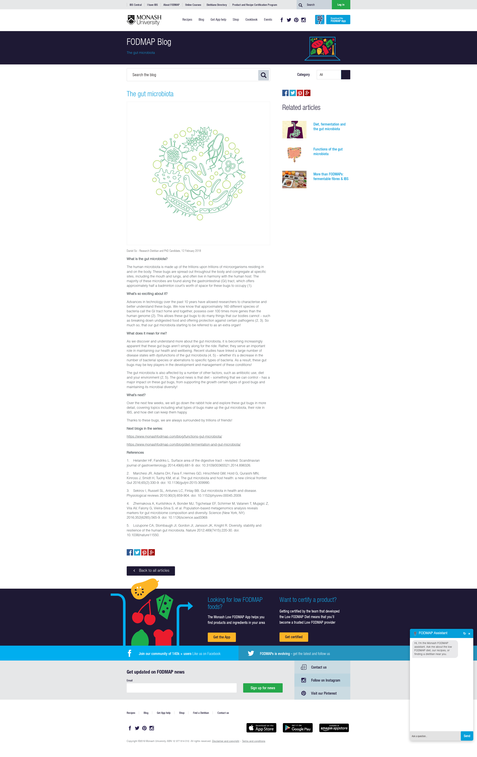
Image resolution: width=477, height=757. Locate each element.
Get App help (163, 713)
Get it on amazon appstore (334, 727)
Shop (181, 713)
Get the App (221, 637)
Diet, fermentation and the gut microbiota (329, 126)
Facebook (282, 20)
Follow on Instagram (325, 680)
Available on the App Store (261, 727)
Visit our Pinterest (324, 693)
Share (130, 552)
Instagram (303, 20)
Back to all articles (153, 571)
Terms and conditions (253, 741)
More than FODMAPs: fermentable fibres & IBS (330, 176)
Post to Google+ (152, 552)
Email (129, 680)
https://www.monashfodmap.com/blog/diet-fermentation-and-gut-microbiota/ (184, 445)
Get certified (294, 636)
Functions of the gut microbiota (328, 151)
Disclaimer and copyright (225, 741)
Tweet (137, 552)
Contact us (319, 667)
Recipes (131, 713)
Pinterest (296, 20)
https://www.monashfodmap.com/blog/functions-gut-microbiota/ (174, 437)
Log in (341, 4)
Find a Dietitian (201, 713)
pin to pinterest (144, 552)
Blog (146, 713)
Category (303, 74)
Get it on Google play (297, 727)
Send (467, 736)
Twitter (289, 20)
